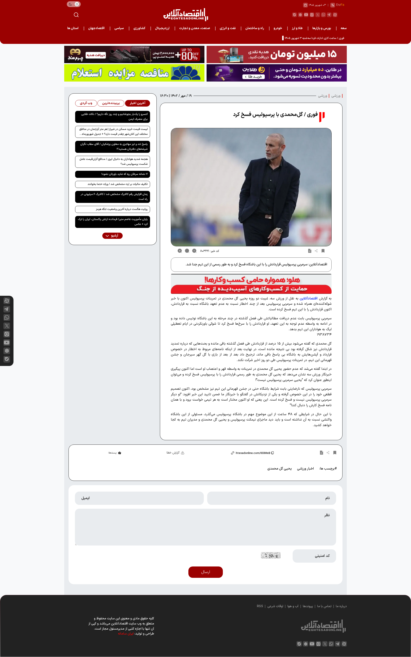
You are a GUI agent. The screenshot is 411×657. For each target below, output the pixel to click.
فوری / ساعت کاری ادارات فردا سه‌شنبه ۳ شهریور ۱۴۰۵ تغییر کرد (309, 38)
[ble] (294, 14)
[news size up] (179, 250)
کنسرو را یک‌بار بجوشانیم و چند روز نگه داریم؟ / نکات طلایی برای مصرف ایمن (114, 116)
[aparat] (335, 14)
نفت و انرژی (228, 28)
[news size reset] (187, 250)
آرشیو (114, 235)
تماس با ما (324, 606)
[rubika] (300, 14)
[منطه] (134, 54)
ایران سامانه (126, 633)
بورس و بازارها (321, 28)
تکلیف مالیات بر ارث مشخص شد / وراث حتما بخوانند (118, 184)
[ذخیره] (323, 250)
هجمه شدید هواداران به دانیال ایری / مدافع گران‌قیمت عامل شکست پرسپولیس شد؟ (113, 161)
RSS (260, 606)
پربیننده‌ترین (111, 103)
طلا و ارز (297, 28)
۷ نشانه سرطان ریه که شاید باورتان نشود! (124, 174)
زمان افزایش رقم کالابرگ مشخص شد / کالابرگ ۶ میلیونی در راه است (114, 196)
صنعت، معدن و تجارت (194, 28)
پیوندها (308, 606)
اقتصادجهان (96, 28)
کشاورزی (139, 28)
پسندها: (112, 453)
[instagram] (312, 14)
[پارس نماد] (134, 73)
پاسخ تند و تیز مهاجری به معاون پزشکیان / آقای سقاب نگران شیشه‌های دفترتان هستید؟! (114, 146)
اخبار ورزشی (305, 468)
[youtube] (306, 14)
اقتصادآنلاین (308, 298)
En (338, 5)
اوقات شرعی (275, 606)
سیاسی (119, 28)
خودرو (278, 28)
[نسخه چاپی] (310, 250)
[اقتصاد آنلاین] (185, 14)
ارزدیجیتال (162, 28)
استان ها (73, 28)
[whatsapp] (323, 14)
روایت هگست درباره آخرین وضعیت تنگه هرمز (122, 209)
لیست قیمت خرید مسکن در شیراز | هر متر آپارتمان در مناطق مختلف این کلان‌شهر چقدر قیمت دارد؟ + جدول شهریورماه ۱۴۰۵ (113, 132)
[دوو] (277, 54)
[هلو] (251, 284)
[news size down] (194, 250)
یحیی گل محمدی (279, 468)
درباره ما (341, 606)
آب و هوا (293, 606)
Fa (342, 5)
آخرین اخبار (137, 103)
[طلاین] (277, 73)
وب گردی (86, 103)
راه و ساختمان (254, 28)
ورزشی (335, 95)
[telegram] (329, 14)
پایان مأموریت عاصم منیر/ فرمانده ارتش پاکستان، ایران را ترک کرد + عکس (113, 221)
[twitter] (317, 14)
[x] (6, 326)
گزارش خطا (173, 452)
